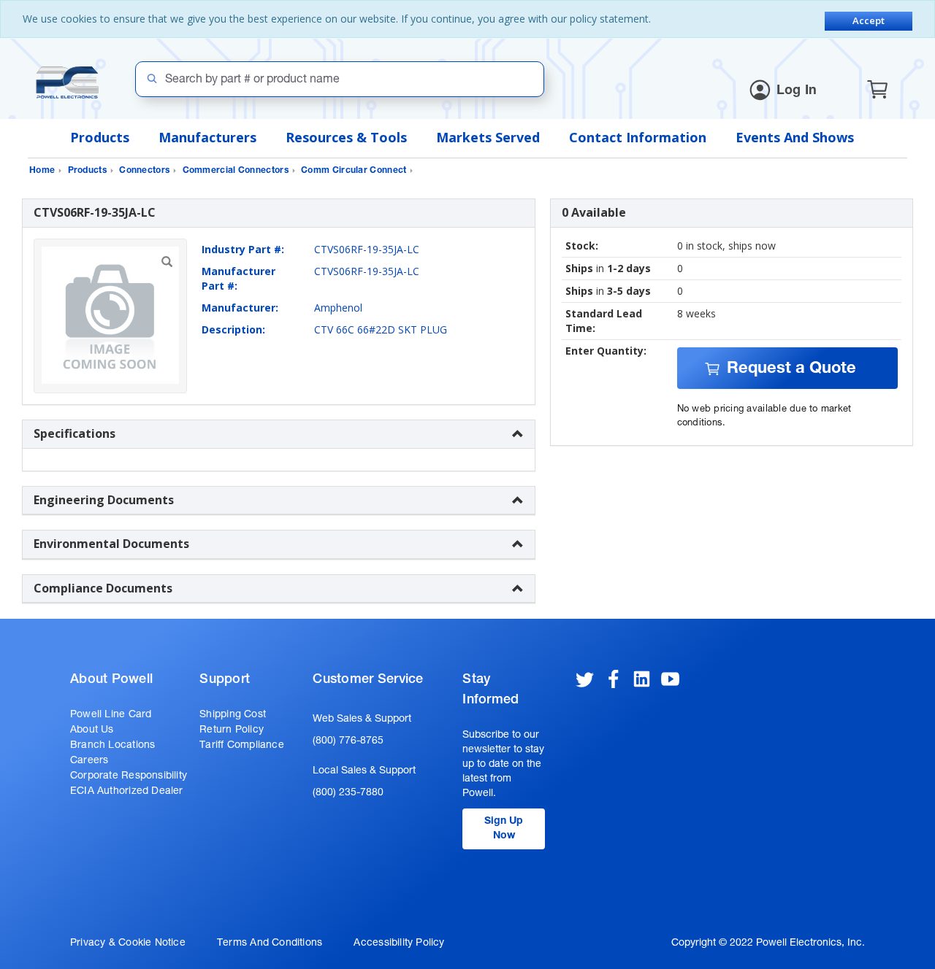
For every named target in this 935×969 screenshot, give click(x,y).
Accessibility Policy (399, 943)
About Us (92, 730)
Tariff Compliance (241, 746)
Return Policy (231, 730)
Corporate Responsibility (128, 776)
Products (99, 137)
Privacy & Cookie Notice (128, 943)
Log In (796, 91)
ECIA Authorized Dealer (126, 792)
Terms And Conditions (269, 943)
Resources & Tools (346, 137)
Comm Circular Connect (353, 170)
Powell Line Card (110, 715)
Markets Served (488, 137)
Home (42, 170)
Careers (89, 761)
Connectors (144, 170)
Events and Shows (795, 137)
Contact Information (637, 137)
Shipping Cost (232, 715)
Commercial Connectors (236, 170)
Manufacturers (207, 137)
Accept (868, 20)
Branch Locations (112, 746)
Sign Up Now (503, 828)
